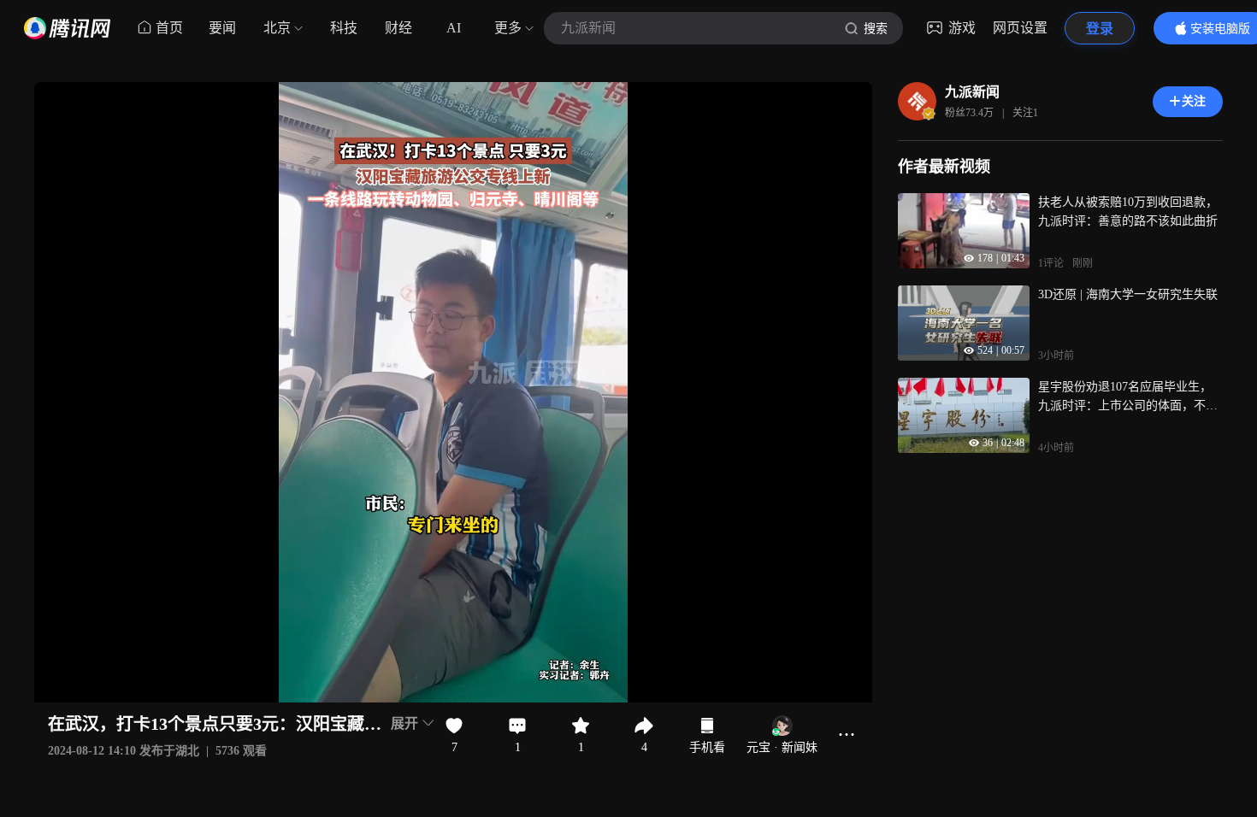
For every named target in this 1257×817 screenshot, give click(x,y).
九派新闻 (972, 92)
